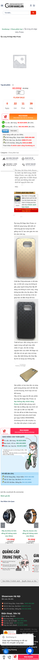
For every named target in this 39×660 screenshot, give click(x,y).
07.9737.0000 (22, 625)
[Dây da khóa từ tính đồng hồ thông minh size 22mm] (9, 517)
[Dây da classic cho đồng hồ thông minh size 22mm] (30, 517)
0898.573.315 (26, 140)
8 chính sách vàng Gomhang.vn (23, 145)
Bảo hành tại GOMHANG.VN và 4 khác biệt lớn (26, 210)
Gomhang (5, 29)
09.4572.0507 (22, 446)
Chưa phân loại (16, 29)
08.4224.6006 (22, 123)
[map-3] (4, 655)
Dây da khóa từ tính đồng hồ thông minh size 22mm (9, 533)
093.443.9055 (23, 126)
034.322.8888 (27, 482)
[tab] (6, 170)
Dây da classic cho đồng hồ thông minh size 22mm (30, 533)
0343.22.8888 (27, 143)
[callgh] (9, 655)
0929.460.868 (29, 137)
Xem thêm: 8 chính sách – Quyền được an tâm (19, 581)
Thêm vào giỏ (5, 119)
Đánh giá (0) (5, 496)
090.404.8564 (26, 479)
